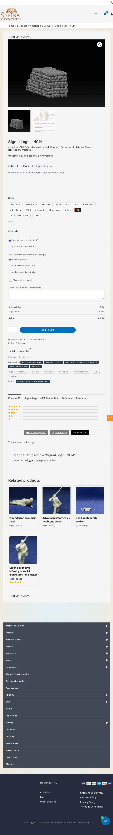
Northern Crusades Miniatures (67, 147)
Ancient (9, 646)
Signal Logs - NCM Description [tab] (41, 398)
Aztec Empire (12, 743)
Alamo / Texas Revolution (17, 674)
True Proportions (81, 372)
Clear (11, 221)
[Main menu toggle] (96, 14)
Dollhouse (10, 729)
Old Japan (10, 736)
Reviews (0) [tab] (14, 398)
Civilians (10, 764)
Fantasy (9, 722)
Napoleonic (11, 667)
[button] (99, 44)
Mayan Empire (12, 750)
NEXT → (27, 37)
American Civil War (15, 626)
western (13, 376)
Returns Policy (88, 797)
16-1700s (10, 695)
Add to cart (47, 329)
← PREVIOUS (15, 37)
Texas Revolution (18, 366)
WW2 (8, 660)
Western (10, 632)
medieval (35, 372)
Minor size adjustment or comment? (25, 287)
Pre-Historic (11, 715)
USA (95, 372)
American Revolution (15, 681)
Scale (11, 197)
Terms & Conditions (91, 806)
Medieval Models (13, 639)
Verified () (61, 432)
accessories (21, 372)
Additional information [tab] (74, 398)
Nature (9, 709)
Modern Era (11, 653)
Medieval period (40, 147)
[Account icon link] (111, 14)
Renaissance (12, 688)
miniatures (64, 372)
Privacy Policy (87, 802)
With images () (37, 432)
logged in (32, 460)
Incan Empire (12, 757)
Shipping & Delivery (91, 792)
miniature (49, 372)
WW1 (8, 702)
